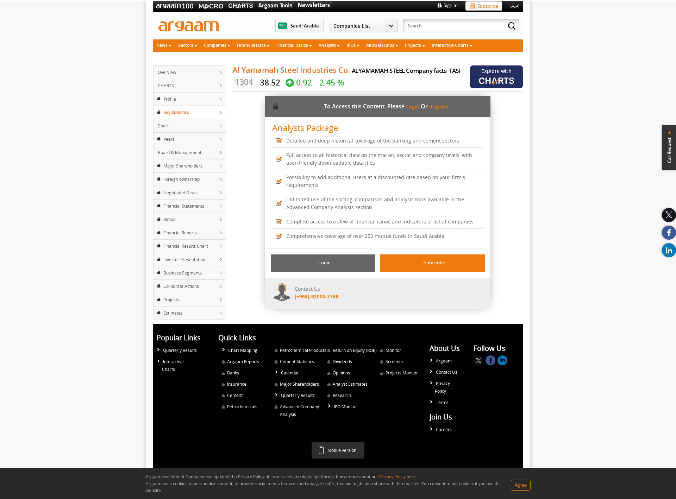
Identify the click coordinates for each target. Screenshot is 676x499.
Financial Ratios (292, 45)
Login (413, 106)
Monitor (393, 350)
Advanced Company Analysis (299, 410)
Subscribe (487, 6)
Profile (169, 99)
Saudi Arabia (304, 26)
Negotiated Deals (180, 193)
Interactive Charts (451, 45)
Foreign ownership (181, 179)
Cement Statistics (297, 362)
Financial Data (252, 45)
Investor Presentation (184, 260)
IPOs (351, 45)
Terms (442, 402)
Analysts (328, 45)
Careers (444, 429)
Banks (233, 373)
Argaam (444, 361)
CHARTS (166, 86)
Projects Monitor (402, 373)
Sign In (451, 5)
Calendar (290, 373)
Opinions (341, 373)
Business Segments (182, 273)
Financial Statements (183, 206)
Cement (235, 395)
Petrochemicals (242, 407)
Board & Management (179, 153)
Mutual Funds (380, 45)
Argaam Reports (243, 362)
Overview (167, 72)
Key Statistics (176, 112)
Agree (521, 485)
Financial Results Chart (185, 246)
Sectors (186, 45)
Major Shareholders (182, 166)
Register (439, 106)
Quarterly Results (180, 350)
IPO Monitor (345, 407)
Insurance (236, 384)
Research (342, 395)
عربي (514, 5)
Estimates (173, 313)
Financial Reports (180, 233)
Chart (163, 126)
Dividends (342, 362)
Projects (413, 45)
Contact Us (446, 372)
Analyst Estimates (350, 384)
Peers (169, 139)
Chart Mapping (242, 350)
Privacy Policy (442, 387)
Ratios (169, 219)
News (162, 45)
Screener (394, 362)
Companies (215, 45)
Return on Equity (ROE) (355, 350)
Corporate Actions (181, 286)
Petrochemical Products (303, 350)
